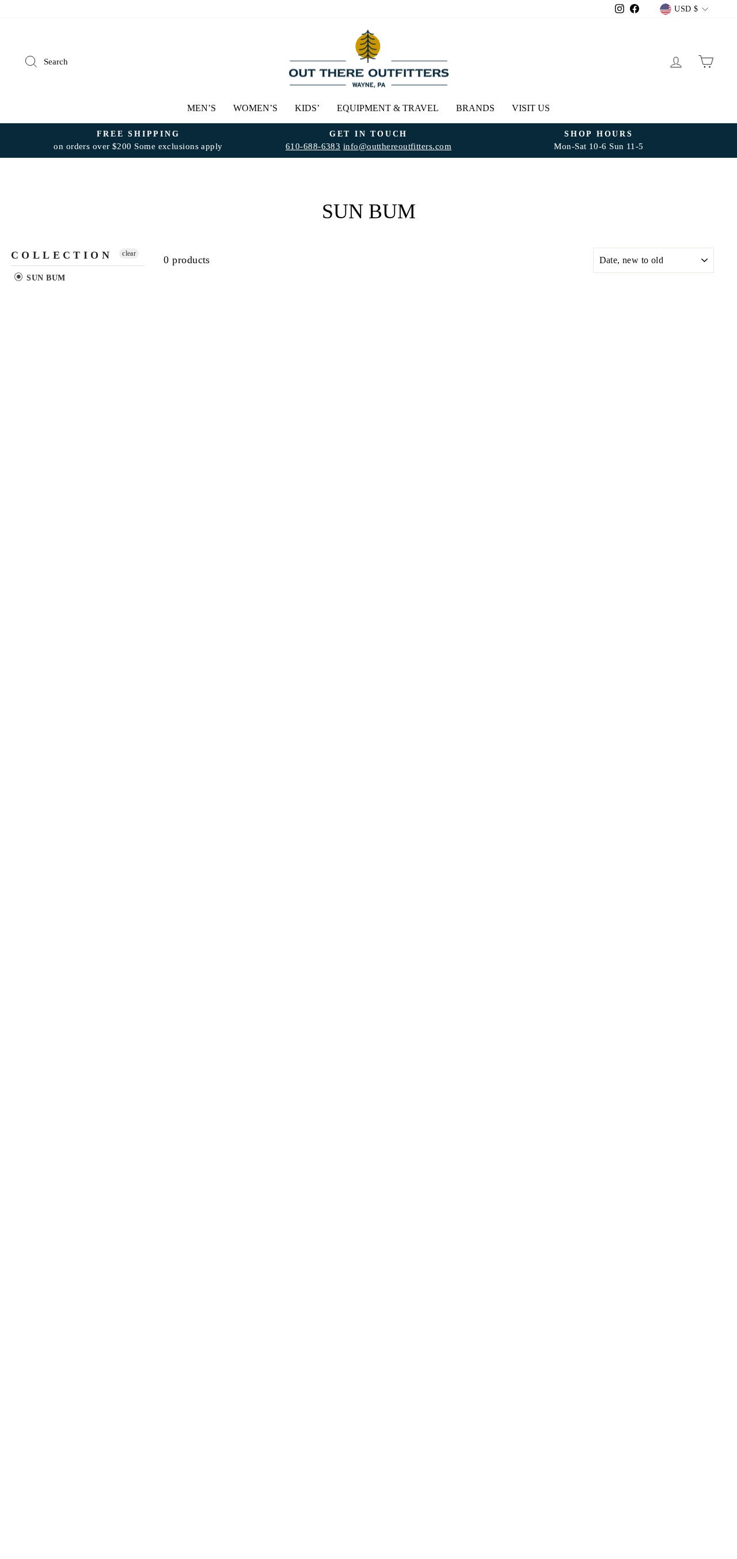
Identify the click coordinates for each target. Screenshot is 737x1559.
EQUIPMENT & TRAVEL (388, 108)
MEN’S (201, 108)
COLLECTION (61, 255)
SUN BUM (45, 278)
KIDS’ (307, 108)
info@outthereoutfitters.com (397, 146)
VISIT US (531, 108)
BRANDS (475, 108)
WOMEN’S (255, 108)
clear (129, 253)
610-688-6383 (313, 146)
